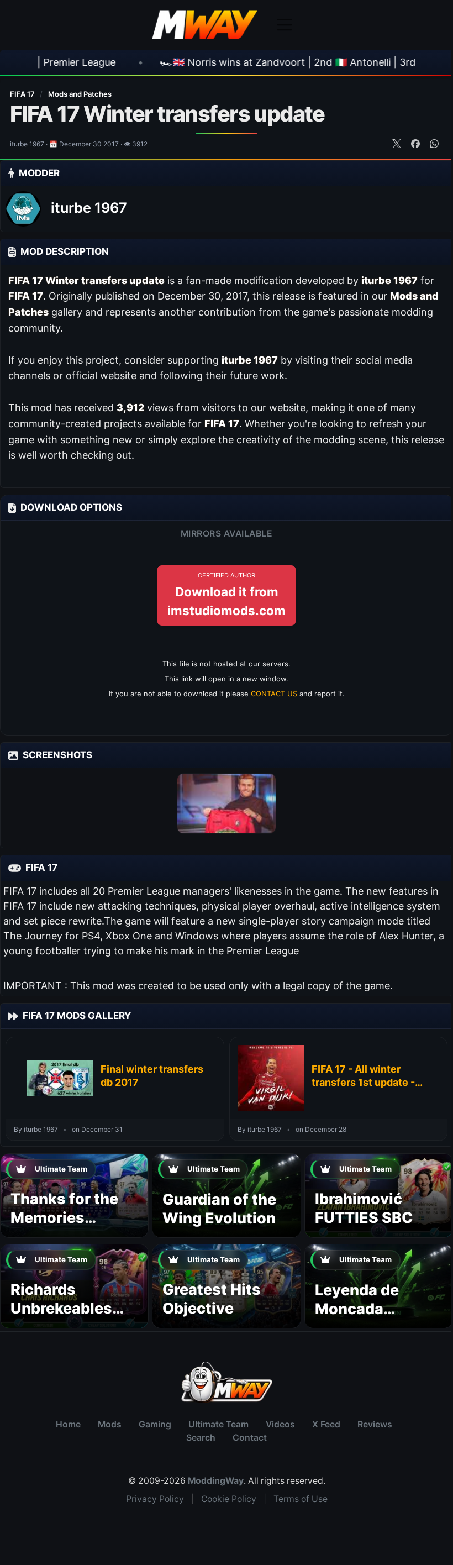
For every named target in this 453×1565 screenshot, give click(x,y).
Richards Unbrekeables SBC (61, 1308)
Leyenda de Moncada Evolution (357, 1309)
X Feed (326, 1424)
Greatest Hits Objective (211, 1298)
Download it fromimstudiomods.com (226, 594)
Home (68, 1424)
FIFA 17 (23, 94)
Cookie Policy (228, 1499)
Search (200, 1437)
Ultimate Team (218, 1424)
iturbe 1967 (89, 207)
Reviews (374, 1424)
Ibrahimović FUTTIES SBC (364, 1208)
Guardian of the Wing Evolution (219, 1208)
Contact (250, 1437)
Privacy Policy (155, 1499)
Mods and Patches (80, 94)
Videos (280, 1424)
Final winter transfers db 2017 (152, 1075)
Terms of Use (300, 1499)
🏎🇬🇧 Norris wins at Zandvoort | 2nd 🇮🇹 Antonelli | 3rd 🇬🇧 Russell (238, 62)
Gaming (155, 1424)
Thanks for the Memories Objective (64, 1218)
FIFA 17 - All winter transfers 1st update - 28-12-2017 (363, 1076)
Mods (110, 1424)
